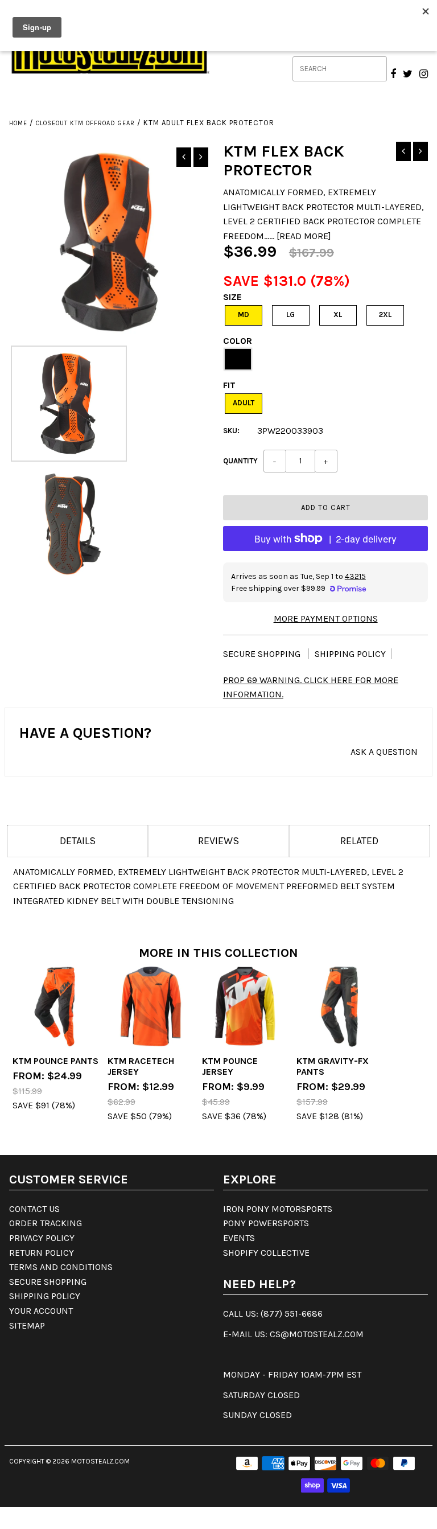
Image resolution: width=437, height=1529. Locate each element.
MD (243, 314)
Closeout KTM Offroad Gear (85, 123)
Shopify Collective (266, 1252)
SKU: (231, 430)
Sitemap (27, 1325)
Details (78, 841)
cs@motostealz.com (317, 1334)
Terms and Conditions (61, 1266)
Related (359, 841)
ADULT (243, 402)
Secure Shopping (263, 653)
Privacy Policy (42, 1237)
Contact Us (34, 1208)
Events (239, 1237)
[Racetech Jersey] (151, 1006)
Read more (303, 236)
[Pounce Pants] (56, 1006)
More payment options (326, 618)
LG (290, 314)
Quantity (240, 461)
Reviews (218, 841)
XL (337, 314)
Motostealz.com (100, 1461)
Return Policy (41, 1252)
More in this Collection (218, 953)
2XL (385, 314)
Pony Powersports (266, 1223)
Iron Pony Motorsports (277, 1208)
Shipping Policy (350, 653)
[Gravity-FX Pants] (339, 1006)
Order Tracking (45, 1223)
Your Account (41, 1310)
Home (18, 123)
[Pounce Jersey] (245, 1006)
